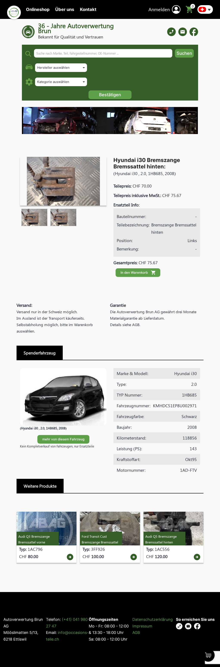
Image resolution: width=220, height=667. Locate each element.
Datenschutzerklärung (152, 619)
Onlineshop (38, 9)
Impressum (142, 626)
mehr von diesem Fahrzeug (63, 439)
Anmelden (159, 9)
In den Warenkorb (134, 272)
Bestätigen (110, 94)
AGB (136, 632)
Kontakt (88, 9)
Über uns (64, 9)
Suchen (184, 53)
